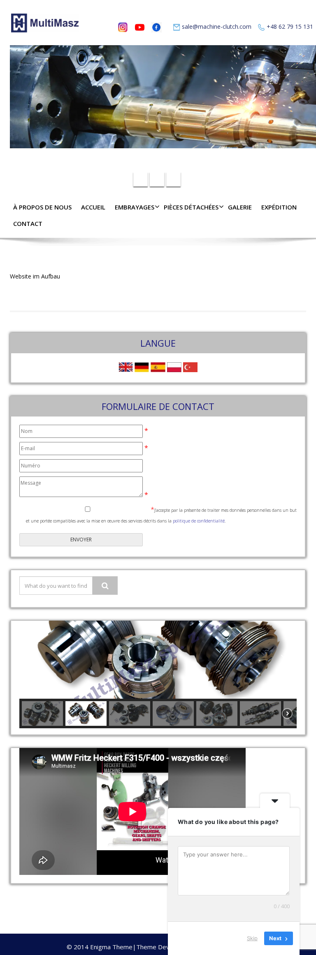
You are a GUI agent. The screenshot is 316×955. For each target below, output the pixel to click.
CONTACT (27, 223)
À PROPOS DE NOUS (42, 207)
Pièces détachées (191, 207)
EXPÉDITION (279, 207)
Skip (252, 938)
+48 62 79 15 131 (290, 26)
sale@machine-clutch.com (216, 26)
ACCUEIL (93, 207)
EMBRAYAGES (134, 207)
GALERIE (240, 207)
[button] (32, 659)
